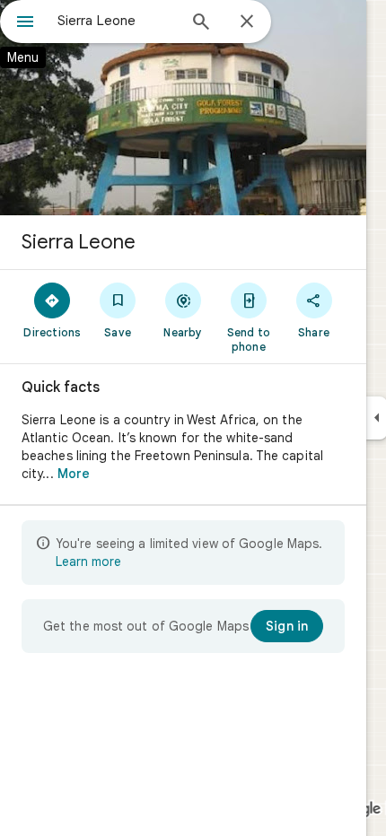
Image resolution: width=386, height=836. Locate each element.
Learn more (88, 561)
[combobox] (116, 20)
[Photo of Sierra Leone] (183, 107)
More (73, 474)
